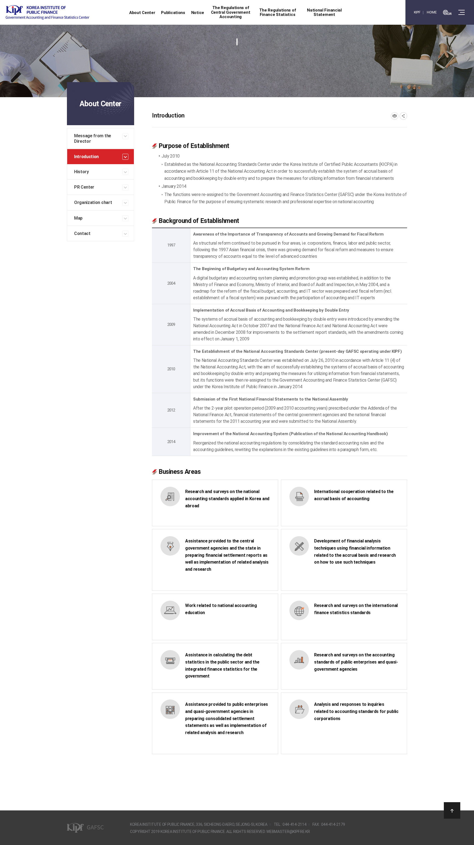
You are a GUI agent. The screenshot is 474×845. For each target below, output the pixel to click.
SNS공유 (403, 116)
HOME (431, 12)
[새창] (447, 12)
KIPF (417, 12)
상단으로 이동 (452, 810)
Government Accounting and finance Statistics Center (47, 12)
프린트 (394, 116)
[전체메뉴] (461, 12)
